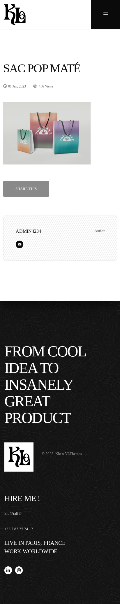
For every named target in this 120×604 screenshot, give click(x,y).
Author (100, 231)
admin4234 (28, 231)
